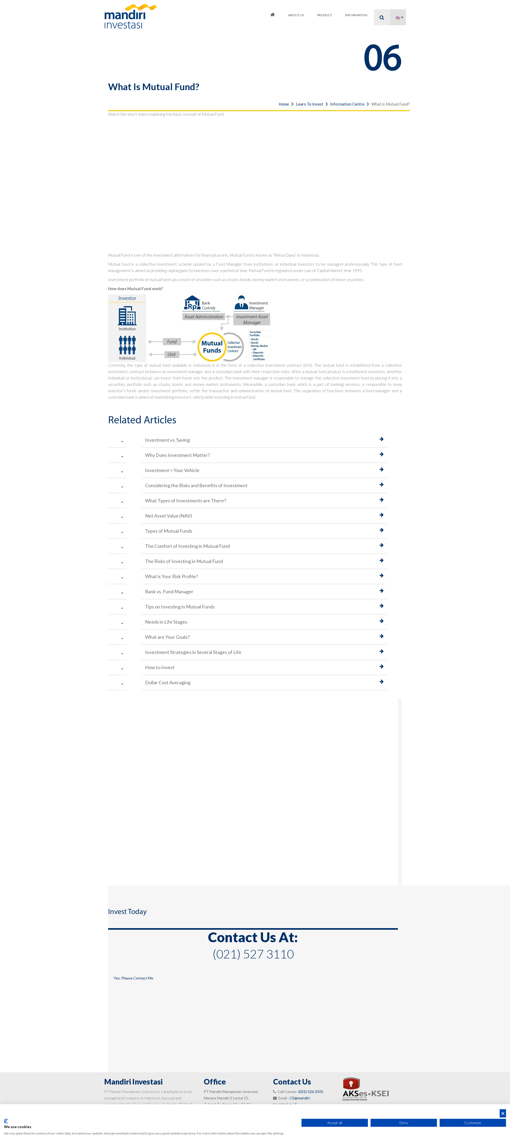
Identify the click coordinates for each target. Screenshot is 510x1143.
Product (324, 15)
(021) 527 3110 (253, 954)
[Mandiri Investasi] (126, 16)
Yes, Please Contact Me (133, 978)
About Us (296, 15)
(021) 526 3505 (310, 1091)
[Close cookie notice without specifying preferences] (503, 1113)
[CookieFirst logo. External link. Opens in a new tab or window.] (6, 1121)
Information (356, 15)
